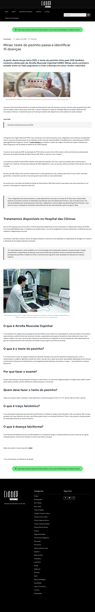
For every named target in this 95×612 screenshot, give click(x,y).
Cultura (36, 531)
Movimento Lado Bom (25, 11)
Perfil (35, 576)
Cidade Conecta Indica (42, 513)
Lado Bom (37, 562)
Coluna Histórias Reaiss (42, 524)
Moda (36, 566)
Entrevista (37, 545)
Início (6, 11)
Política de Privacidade (12, 18)
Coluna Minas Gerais (41, 527)
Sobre (13, 11)
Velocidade (38, 593)
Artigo (36, 496)
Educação (37, 541)
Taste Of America (40, 586)
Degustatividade (39, 534)
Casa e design (39, 510)
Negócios (37, 569)
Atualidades (7, 39)
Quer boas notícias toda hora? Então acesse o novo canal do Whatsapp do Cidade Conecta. (48, 30)
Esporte (36, 552)
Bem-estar (37, 506)
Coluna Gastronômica (41, 520)
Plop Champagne (40, 579)
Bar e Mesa (38, 503)
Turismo (36, 590)
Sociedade (37, 583)
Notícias (38, 11)
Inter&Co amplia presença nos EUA (20, 125)
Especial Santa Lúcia (41, 548)
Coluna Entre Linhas (40, 517)
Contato (47, 11)
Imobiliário (37, 559)
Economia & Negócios (41, 538)
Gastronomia (38, 555)
